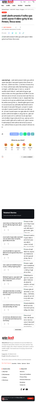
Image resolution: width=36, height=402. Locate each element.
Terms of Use (5, 399)
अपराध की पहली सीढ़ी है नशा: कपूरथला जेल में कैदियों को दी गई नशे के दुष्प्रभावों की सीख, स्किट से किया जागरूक (12, 252)
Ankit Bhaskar (7, 27)
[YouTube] (26, 389)
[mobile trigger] (32, 2)
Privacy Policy (20, 397)
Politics (19, 363)
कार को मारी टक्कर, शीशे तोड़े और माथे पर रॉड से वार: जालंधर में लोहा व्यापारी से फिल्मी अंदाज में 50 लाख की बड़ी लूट (12, 318)
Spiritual (24, 363)
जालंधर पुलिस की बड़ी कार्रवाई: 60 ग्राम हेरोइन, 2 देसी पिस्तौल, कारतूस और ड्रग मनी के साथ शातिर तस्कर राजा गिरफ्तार (12, 292)
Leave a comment (28, 157)
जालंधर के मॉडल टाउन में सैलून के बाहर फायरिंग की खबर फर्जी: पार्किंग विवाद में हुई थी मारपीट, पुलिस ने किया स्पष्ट (12, 225)
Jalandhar (14, 363)
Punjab (4, 12)
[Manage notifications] (3, 398)
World (28, 363)
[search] (21, 2)
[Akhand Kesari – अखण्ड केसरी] (7, 2)
